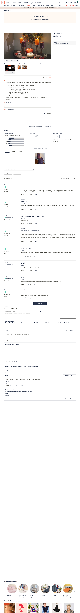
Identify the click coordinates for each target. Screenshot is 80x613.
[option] (40, 7)
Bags (56, 5)
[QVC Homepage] (5, 10)
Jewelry (47, 5)
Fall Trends (13, 5)
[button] (66, 2)
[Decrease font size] (50, 77)
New (8, 5)
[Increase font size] (49, 77)
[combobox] (44, 2)
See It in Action (10, 72)
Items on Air (26, 2)
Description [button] (9, 80)
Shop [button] (14, 2)
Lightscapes (55, 39)
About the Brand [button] (10, 109)
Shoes (52, 5)
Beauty (42, 5)
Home (60, 5)
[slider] (27, 56)
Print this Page (48, 113)
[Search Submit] (59, 2)
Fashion (38, 5)
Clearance (28, 5)
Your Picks (4, 5)
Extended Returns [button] (10, 106)
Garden (33, 5)
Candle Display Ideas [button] (11, 102)
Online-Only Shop (20, 5)
